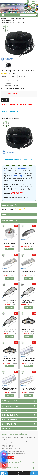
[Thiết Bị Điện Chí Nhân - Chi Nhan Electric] (19, 12)
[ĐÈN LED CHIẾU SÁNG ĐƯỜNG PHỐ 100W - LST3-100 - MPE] (28, 232)
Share (5, 76)
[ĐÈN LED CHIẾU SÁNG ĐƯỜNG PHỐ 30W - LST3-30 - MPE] (28, 261)
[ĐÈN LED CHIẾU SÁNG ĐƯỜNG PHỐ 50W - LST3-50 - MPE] (10, 261)
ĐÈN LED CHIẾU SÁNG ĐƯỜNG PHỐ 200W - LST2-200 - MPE (9, 302)
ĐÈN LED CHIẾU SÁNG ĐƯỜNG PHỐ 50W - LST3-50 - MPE (9, 272)
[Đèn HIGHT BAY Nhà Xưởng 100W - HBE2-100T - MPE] (10, 349)
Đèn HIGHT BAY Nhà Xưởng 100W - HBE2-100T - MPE (9, 360)
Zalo (3, 460)
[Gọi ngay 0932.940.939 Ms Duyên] (3, 465)
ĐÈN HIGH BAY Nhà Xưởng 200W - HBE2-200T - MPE (28, 331)
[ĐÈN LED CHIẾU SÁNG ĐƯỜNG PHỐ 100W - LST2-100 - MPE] (10, 320)
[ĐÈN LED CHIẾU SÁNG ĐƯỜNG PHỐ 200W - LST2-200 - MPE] (10, 291)
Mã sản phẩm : (7, 80)
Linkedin (22, 76)
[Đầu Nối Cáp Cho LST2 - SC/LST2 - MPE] (19, 43)
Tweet (13, 76)
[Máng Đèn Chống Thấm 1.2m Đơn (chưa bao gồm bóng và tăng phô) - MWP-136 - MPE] (28, 378)
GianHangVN (22, 474)
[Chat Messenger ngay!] (3, 454)
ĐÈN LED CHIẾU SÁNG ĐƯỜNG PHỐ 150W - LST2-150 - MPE (28, 302)
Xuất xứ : (8, 83)
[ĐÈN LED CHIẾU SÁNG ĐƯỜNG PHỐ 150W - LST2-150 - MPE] (28, 291)
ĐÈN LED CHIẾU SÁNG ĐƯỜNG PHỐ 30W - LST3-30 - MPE (28, 272)
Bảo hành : (8, 85)
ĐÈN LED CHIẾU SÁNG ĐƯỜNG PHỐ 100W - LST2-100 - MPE (9, 331)
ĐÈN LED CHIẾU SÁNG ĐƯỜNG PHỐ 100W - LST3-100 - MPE (28, 243)
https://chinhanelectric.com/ (16, 453)
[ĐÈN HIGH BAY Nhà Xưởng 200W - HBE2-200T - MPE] (28, 320)
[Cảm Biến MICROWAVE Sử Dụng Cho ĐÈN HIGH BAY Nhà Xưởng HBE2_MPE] (10, 232)
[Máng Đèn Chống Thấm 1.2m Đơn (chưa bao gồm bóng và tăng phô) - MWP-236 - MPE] (28, 349)
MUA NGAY (10, 249)
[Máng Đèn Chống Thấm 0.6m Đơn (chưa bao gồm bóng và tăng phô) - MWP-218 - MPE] (10, 378)
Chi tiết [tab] (4, 100)
